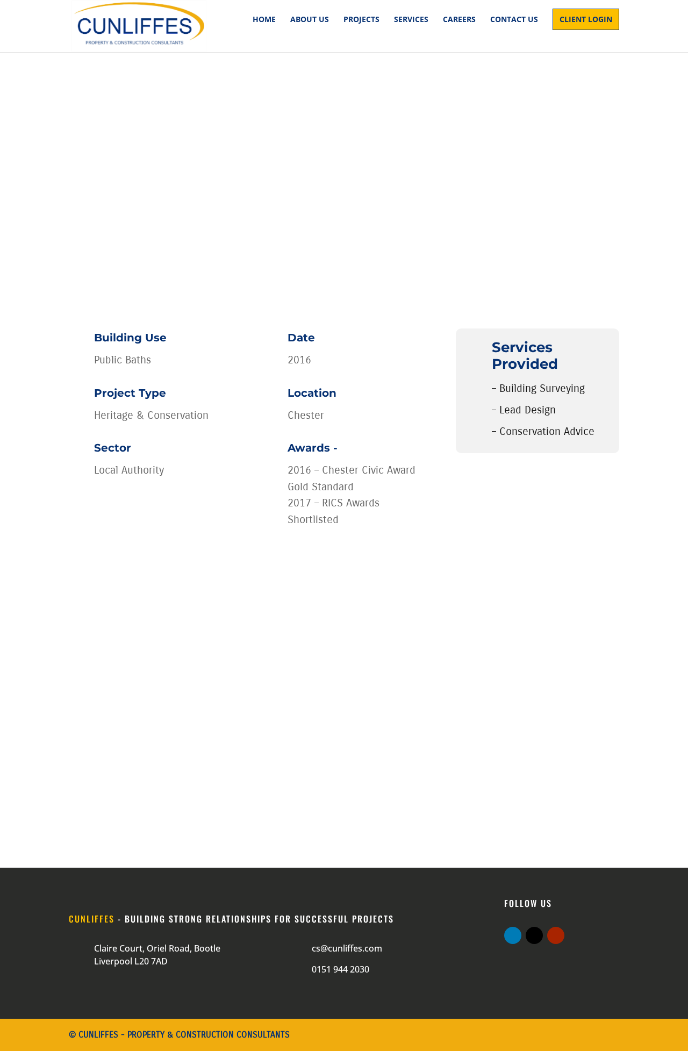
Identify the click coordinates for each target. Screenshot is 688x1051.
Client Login (586, 19)
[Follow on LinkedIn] (512, 935)
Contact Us (514, 20)
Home (264, 20)
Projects (361, 20)
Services (411, 20)
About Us (309, 20)
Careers (459, 20)
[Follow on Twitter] (534, 935)
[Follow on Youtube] (555, 935)
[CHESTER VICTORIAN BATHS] (189, 713)
